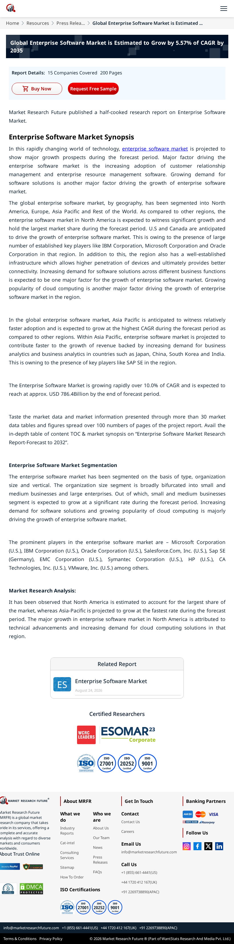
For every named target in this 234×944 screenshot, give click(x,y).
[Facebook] (197, 846)
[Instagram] (187, 846)
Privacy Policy (50, 938)
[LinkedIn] (219, 846)
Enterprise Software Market (111, 681)
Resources (38, 23)
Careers (127, 831)
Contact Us (130, 821)
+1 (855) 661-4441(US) (139, 872)
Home (12, 23)
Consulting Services (69, 855)
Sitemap (67, 867)
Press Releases (71, 23)
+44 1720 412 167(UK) (139, 882)
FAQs (97, 871)
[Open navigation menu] (223, 8)
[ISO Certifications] (91, 905)
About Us (101, 828)
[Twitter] (208, 846)
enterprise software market (155, 148)
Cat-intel (67, 842)
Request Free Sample (93, 89)
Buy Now (41, 89)
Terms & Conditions (20, 938)
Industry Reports (67, 830)
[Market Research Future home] (11, 8)
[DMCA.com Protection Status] (31, 888)
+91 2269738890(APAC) (140, 891)
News (97, 847)
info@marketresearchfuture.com (149, 851)
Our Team (101, 837)
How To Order (72, 877)
